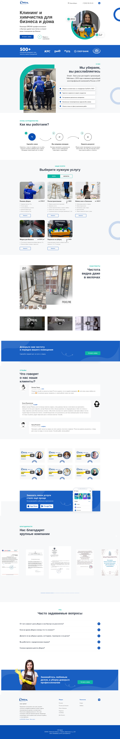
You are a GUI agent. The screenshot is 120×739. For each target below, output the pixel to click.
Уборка (61, 699)
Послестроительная (63, 705)
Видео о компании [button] (46, 38)
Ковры (81, 703)
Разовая (61, 703)
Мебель (81, 705)
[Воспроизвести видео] (32, 323)
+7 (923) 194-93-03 (87, 3)
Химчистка (83, 699)
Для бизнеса (62, 715)
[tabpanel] (60, 217)
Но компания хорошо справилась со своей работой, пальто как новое (55, 393)
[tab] (54, 176)
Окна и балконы (63, 708)
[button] (27, 37)
